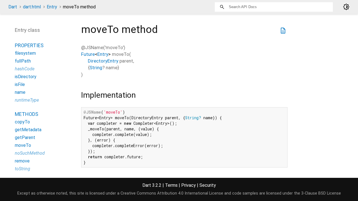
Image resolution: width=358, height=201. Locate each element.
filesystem (25, 53)
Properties (29, 45)
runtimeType (27, 100)
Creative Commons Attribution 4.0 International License (172, 193)
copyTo (22, 122)
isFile (20, 84)
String (96, 67)
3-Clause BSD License (321, 193)
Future (88, 54)
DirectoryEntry (103, 61)
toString (22, 168)
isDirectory (25, 76)
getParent (25, 137)
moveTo (23, 145)
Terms (171, 185)
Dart (12, 6)
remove (22, 161)
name (20, 92)
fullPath (23, 61)
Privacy (188, 185)
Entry (52, 6)
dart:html (32, 6)
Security (207, 185)
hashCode (24, 68)
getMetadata (28, 129)
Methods (26, 114)
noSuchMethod (30, 153)
